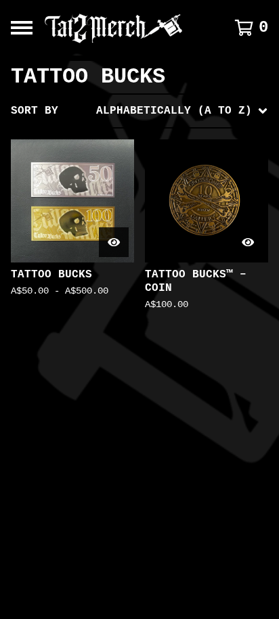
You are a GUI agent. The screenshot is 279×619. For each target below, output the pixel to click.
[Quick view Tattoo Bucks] (114, 242)
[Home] (121, 28)
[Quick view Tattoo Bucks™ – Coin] (248, 242)
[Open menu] (22, 28)
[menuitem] (139, 111)
